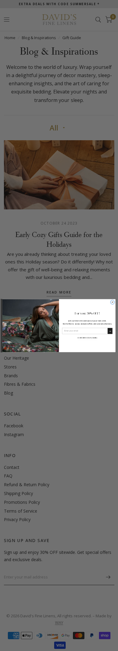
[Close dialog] (112, 302)
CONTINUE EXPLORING (87, 337)
